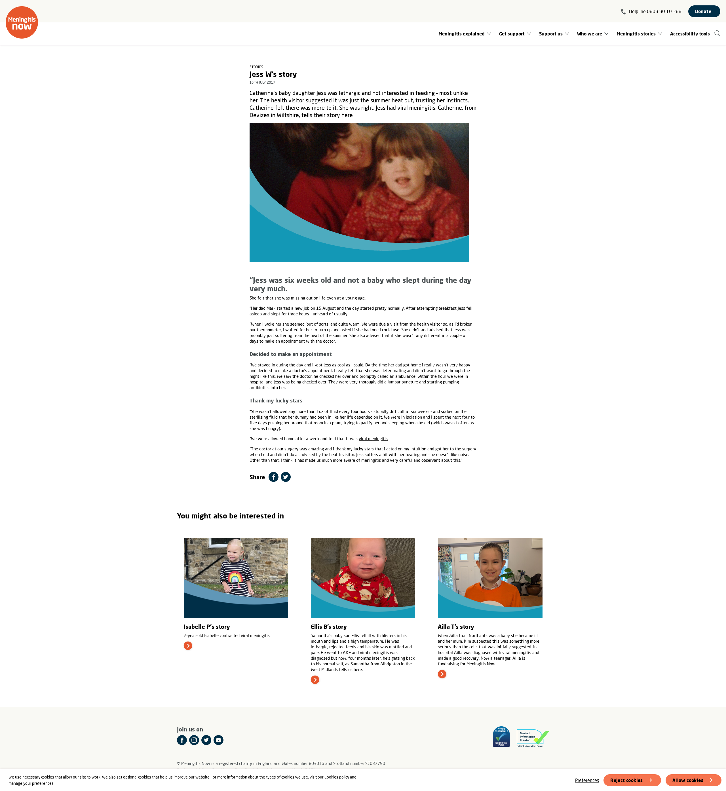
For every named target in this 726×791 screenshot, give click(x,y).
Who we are (589, 33)
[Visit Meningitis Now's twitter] (206, 740)
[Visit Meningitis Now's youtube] (218, 740)
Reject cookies (626, 780)
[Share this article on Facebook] (273, 477)
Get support (512, 33)
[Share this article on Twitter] (286, 477)
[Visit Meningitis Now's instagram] (194, 740)
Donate (703, 11)
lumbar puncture (403, 381)
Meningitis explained (461, 33)
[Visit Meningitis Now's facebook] (182, 740)
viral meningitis (373, 438)
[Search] (717, 33)
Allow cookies (687, 780)
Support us (551, 33)
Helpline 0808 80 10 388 (655, 11)
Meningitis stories (636, 33)
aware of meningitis (362, 460)
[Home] (22, 22)
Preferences (587, 780)
